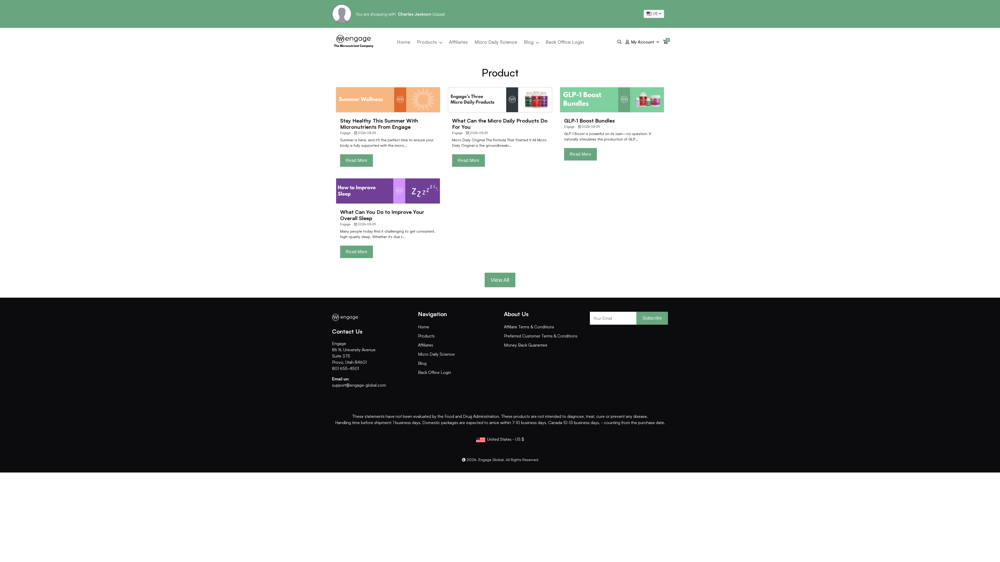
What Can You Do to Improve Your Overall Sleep (382, 215)
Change (438, 14)
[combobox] (654, 14)
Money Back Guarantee (525, 345)
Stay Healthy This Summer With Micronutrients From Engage (379, 123)
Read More (356, 160)
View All (500, 280)
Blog (529, 42)
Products (427, 42)
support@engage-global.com (359, 385)
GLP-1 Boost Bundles (589, 120)
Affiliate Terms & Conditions (529, 326)
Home (403, 42)
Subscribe (652, 318)
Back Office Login (565, 42)
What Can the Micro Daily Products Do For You (499, 123)
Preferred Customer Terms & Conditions (540, 336)
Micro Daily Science (495, 42)
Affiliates (458, 42)
